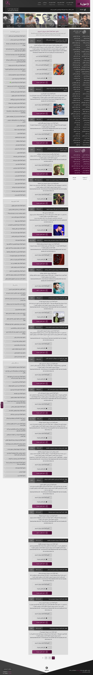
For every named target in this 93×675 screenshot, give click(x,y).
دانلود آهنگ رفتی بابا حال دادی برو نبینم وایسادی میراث (16, 87)
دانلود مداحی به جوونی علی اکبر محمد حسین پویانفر (15, 332)
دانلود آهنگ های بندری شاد (19, 160)
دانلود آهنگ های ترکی (20, 145)
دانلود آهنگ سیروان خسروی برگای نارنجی (56, 119)
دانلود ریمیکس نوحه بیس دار (19, 341)
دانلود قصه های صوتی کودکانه (18, 191)
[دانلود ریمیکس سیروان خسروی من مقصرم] (58, 469)
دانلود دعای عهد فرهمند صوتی (18, 349)
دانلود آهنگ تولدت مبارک (19, 129)
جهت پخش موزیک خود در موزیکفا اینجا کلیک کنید (12, 9)
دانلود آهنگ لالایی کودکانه (19, 156)
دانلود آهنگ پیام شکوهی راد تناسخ (17, 271)
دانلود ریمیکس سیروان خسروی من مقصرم (55, 448)
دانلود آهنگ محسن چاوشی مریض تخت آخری (15, 275)
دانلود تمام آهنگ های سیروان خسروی (48, 31)
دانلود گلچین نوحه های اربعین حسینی (17, 289)
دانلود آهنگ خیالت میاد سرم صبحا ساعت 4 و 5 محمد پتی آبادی (15, 55)
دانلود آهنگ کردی (21, 133)
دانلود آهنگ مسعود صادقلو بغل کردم (17, 75)
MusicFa (81, 10)
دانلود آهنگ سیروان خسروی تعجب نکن (56, 389)
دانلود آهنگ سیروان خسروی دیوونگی (56, 419)
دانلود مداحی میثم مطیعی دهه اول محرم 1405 (15, 324)
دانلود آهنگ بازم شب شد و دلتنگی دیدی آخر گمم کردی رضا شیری (15, 61)
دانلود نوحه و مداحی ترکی (19, 337)
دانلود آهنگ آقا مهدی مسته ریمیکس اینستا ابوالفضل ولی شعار (15, 463)
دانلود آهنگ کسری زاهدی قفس (18, 236)
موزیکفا (83, 4)
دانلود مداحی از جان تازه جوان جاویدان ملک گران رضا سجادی (15, 299)
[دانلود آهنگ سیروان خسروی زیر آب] (58, 647)
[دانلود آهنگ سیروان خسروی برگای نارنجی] (58, 138)
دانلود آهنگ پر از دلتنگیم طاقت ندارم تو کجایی (16, 121)
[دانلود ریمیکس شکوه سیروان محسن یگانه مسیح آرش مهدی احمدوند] (58, 69)
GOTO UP (47, 671)
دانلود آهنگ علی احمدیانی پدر (18, 382)
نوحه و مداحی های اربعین (19, 345)
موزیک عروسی (22, 472)
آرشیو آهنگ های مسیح (42, 69)
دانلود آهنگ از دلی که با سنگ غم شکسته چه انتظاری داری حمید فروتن (15, 50)
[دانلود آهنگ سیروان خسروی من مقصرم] (58, 559)
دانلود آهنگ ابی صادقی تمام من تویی (17, 209)
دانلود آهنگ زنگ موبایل (20, 149)
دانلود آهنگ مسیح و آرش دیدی (18, 217)
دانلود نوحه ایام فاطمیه (20, 137)
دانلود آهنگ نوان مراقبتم (19, 393)
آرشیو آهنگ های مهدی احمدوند (42, 74)
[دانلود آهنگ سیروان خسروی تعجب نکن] (58, 408)
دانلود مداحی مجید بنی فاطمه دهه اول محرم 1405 (15, 314)
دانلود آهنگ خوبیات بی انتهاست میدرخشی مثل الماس (16, 435)
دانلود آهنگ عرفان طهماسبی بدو (18, 263)
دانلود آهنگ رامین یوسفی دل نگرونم (17, 459)
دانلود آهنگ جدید (21, 476)
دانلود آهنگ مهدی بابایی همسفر (18, 92)
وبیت (80, 672)
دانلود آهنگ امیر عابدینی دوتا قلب (17, 414)
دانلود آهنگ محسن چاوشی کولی (18, 267)
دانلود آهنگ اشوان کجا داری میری (17, 390)
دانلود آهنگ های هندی (20, 180)
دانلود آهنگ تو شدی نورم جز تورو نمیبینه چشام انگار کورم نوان (16, 402)
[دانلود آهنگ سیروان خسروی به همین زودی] (58, 348)
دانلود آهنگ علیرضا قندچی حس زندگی (17, 36)
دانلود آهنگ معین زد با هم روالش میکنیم (16, 252)
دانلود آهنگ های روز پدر (20, 195)
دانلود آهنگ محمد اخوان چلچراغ (18, 95)
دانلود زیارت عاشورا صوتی (19, 353)
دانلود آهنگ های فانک (20, 240)
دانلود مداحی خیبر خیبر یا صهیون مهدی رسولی (15, 279)
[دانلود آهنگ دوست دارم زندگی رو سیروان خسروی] (58, 109)
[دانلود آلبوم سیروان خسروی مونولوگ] (58, 530)
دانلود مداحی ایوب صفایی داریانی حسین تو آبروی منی (15, 294)
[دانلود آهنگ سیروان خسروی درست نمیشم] (58, 198)
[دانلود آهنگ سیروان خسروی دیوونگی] (58, 437)
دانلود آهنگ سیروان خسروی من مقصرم (56, 540)
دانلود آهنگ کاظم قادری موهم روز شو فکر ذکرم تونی (15, 419)
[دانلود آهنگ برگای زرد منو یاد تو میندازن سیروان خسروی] (58, 169)
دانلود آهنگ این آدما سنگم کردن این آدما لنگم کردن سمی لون (16, 430)
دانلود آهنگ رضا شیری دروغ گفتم (18, 99)
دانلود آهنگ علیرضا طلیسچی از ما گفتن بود (16, 244)
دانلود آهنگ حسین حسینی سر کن (18, 40)
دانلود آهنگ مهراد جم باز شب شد (18, 232)
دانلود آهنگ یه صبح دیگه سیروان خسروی (56, 209)
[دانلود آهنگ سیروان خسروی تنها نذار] (58, 316)
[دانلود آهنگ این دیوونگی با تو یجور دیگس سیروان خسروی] (58, 379)
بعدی (42, 658)
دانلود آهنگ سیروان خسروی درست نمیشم (55, 180)
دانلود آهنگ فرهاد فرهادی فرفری (18, 397)
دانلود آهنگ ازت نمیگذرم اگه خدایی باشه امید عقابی (15, 372)
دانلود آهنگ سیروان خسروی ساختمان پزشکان (55, 270)
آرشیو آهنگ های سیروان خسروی (42, 60)
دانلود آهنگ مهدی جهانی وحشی (18, 407)
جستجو (8, 6)
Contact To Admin (7, 669)
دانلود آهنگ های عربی (20, 164)
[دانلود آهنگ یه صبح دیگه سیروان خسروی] (58, 230)
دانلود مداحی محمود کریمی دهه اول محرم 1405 (16, 319)
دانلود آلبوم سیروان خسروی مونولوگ (56, 512)
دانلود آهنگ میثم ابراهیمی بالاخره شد (17, 410)
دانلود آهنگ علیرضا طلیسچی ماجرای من (16, 225)
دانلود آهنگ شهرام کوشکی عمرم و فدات (16, 449)
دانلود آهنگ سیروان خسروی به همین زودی (55, 327)
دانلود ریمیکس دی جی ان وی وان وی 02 (16, 213)
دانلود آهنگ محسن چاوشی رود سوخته (16, 103)
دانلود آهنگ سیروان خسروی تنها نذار (57, 298)
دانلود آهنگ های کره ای (20, 172)
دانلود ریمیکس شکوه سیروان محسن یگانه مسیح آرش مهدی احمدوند (56, 40)
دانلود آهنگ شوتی (21, 153)
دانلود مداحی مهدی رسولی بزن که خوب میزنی (15, 248)
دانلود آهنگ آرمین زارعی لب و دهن (17, 259)
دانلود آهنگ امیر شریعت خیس (18, 78)
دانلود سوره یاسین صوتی (19, 357)
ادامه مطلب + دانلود (40, 290)
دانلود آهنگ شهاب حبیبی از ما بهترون (17, 107)
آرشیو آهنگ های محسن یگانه (42, 65)
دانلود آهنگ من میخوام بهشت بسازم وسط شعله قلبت (16, 111)
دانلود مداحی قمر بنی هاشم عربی (18, 328)
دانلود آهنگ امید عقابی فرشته (18, 229)
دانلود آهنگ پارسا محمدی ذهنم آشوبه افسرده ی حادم (15, 70)
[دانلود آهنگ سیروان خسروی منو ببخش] (58, 588)
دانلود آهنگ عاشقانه (20, 141)
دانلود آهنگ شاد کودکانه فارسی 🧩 (17, 82)
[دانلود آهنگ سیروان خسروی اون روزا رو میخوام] (58, 259)
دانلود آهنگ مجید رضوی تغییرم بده (17, 256)
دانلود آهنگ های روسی (20, 176)
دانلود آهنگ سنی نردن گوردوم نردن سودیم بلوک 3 (15, 44)
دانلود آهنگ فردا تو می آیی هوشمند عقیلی (15, 116)
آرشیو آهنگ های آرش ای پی (42, 56)
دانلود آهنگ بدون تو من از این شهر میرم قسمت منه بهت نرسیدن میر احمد (16, 377)
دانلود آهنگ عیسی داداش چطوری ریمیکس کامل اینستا (16, 424)
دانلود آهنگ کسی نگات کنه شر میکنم (17, 65)
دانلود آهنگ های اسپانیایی (19, 168)
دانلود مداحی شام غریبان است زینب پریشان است (16, 305)
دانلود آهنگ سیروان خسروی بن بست (57, 599)
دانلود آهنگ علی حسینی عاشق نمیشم (17, 386)
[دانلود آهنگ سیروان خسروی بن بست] (58, 618)
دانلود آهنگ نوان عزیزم (20, 221)
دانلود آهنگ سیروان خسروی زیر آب (57, 628)
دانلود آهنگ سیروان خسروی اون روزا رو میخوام (54, 240)
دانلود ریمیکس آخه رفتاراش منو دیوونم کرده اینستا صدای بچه (15, 444)
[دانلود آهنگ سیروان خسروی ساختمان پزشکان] (58, 288)
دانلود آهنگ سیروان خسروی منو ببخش (56, 570)
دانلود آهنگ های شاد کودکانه (18, 187)
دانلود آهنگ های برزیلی (20, 183)
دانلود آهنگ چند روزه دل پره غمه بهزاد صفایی (15, 440)
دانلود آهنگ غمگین (21, 126)
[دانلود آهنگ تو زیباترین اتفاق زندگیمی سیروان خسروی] (58, 501)
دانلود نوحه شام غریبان (20, 309)
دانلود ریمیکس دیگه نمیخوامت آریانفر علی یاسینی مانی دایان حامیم (16, 454)
